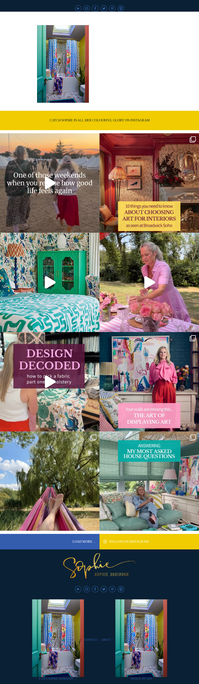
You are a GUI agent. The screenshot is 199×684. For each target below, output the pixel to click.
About (106, 639)
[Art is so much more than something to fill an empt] (149, 381)
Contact (90, 639)
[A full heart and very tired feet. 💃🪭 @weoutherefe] (50, 183)
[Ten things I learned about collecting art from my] (149, 183)
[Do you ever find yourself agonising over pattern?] (50, 282)
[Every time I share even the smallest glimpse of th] (149, 481)
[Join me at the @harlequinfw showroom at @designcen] (50, 381)
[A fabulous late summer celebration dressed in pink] (149, 282)
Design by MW (141, 678)
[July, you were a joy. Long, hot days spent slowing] (50, 481)
